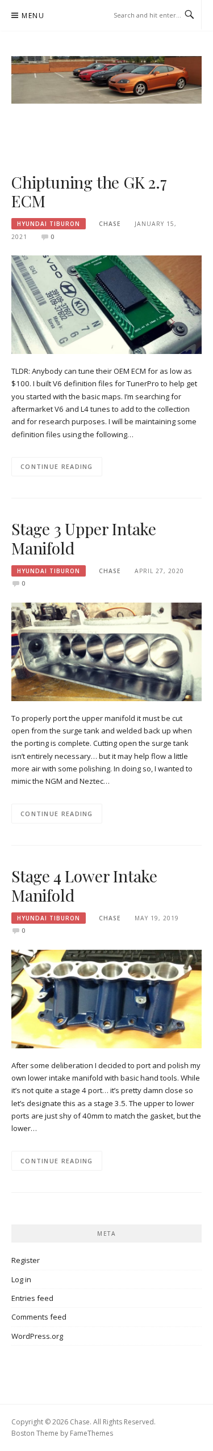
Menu (33, 15)
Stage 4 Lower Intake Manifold (84, 885)
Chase (110, 224)
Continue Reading (56, 466)
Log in (21, 1279)
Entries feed (32, 1298)
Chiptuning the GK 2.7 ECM (89, 192)
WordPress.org (37, 1336)
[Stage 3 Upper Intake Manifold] (106, 651)
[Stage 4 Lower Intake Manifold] (106, 998)
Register (25, 1260)
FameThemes (91, 1433)
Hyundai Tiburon (48, 224)
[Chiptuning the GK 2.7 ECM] (106, 304)
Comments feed (38, 1317)
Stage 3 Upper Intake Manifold (83, 538)
